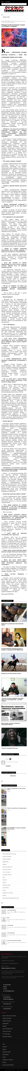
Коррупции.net (5, 861)
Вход (2, 1)
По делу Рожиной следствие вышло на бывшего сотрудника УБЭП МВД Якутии (12, 649)
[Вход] (10, 759)
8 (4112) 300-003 (7, 984)
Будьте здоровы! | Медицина (8, 1064)
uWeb (22, 1069)
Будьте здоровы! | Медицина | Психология (11, 898)
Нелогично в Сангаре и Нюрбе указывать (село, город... (16, 919)
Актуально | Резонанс (7, 869)
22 (12, 21)
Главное (4, 890)
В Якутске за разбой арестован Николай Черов (12, 624)
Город (4, 877)
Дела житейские (6, 887)
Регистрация (7, 1)
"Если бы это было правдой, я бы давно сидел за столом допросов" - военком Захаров (12, 699)
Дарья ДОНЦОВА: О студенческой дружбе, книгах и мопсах (16, 828)
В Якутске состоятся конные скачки (11, 673)
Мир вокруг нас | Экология (8, 892)
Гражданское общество (7, 874)
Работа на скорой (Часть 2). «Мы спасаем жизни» (16, 789)
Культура (4, 882)
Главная (2, 21)
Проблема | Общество (7, 859)
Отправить (8, 766)
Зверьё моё (5, 879)
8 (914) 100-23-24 (7, 1004)
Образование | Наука (7, 885)
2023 (6, 21)
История (4, 895)
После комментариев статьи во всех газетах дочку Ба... (16, 934)
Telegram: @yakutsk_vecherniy (8, 968)
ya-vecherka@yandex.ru (8, 991)
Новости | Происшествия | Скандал (9, 853)
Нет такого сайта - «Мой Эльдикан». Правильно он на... (16, 927)
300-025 (5, 986)
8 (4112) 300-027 (7, 997)
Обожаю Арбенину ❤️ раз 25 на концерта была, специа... (16, 912)
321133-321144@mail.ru (8, 999)
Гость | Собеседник (6, 872)
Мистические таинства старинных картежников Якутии (10, 724)
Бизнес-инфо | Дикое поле (7, 866)
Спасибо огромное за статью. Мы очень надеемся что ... (16, 942)
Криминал (5, 864)
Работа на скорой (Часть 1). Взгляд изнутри (16, 808)
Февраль (9, 21)
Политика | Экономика (7, 856)
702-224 (5, 989)
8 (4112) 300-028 (7, 1008)
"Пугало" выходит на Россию (9, 748)
